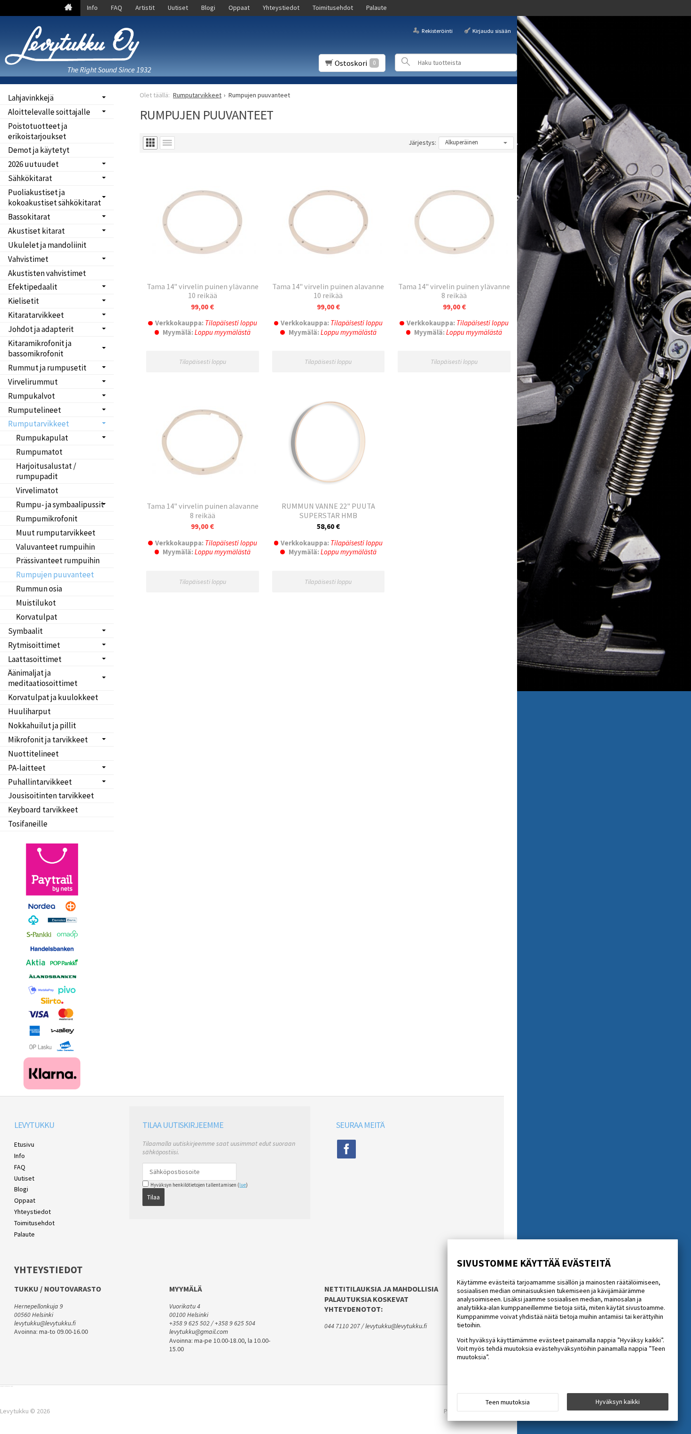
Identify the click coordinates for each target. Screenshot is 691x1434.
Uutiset (178, 7)
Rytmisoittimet (34, 645)
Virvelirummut (33, 382)
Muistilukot (36, 603)
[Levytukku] (75, 45)
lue (242, 1185)
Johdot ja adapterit (41, 329)
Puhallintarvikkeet (40, 782)
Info (92, 7)
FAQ (116, 7)
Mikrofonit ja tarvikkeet (48, 739)
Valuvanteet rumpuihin (55, 547)
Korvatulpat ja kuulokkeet (53, 697)
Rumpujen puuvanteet (55, 574)
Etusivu (24, 1144)
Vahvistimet (28, 259)
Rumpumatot (39, 452)
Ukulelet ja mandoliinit (47, 245)
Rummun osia (39, 588)
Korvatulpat (36, 617)
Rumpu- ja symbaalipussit (60, 504)
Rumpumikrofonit (47, 518)
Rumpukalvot (31, 396)
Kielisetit (23, 301)
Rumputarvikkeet (38, 423)
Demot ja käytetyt (39, 150)
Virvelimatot (37, 490)
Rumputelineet (34, 410)
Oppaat (239, 7)
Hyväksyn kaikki (618, 1401)
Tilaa (153, 1197)
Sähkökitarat (30, 178)
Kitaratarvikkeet (36, 315)
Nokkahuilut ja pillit (42, 725)
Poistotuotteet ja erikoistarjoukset (37, 131)
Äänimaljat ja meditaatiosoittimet (43, 678)
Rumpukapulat (42, 438)
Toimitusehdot (333, 7)
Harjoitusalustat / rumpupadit (46, 471)
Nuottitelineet (33, 754)
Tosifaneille (27, 824)
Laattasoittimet (35, 659)
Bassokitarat (29, 217)
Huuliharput (29, 711)
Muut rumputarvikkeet (55, 533)
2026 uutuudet (33, 164)
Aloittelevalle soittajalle (49, 112)
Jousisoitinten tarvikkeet (51, 795)
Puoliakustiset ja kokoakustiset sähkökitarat (54, 197)
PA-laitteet (27, 768)
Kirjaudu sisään (491, 30)
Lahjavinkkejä (31, 98)
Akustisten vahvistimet (47, 273)
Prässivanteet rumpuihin (58, 560)
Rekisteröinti (437, 30)
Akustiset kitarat (36, 231)
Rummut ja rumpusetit (47, 367)
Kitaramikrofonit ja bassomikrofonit (39, 348)
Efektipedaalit (32, 287)
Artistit (145, 7)
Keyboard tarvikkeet (43, 809)
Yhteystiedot (281, 7)
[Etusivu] (68, 8)
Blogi (208, 7)
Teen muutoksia (508, 1402)
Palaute (376, 7)
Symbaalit (25, 631)
